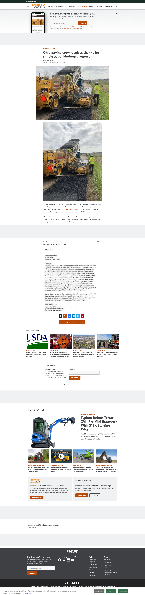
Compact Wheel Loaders (104, 465)
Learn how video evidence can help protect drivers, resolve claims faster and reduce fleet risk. (94, 489)
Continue (74, 378)
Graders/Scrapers (57, 465)
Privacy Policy (66, 28)
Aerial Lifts (77, 465)
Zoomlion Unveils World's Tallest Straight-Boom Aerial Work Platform (83, 469)
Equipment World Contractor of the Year (47, 486)
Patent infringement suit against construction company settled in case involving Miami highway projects (60, 355)
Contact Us (111, 586)
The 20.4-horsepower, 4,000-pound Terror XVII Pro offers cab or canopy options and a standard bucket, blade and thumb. (98, 436)
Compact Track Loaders (36, 465)
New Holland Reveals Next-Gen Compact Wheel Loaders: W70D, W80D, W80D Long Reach (106, 469)
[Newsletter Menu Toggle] (117, 6)
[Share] (69, 316)
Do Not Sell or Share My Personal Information (63, 586)
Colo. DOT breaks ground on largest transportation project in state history (83, 354)
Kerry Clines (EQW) (48, 60)
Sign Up (32, 573)
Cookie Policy (28, 593)
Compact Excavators (88, 414)
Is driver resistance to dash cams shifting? (93, 485)
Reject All (111, 591)
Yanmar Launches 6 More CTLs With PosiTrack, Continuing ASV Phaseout (38, 469)
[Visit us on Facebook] (59, 560)
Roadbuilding (49, 48)
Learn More (36, 497)
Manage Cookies (83, 586)
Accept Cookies (123, 591)
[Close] (142, 591)
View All (95, 495)
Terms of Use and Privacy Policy (76, 26)
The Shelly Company (72, 209)
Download (82, 495)
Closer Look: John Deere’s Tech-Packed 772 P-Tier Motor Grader (61, 469)
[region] (72, 591)
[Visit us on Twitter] (64, 560)
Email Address (73, 369)
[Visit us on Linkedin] (68, 560)
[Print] (60, 316)
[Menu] (28, 6)
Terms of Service (75, 28)
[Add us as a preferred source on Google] (65, 316)
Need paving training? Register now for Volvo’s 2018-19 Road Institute (107, 354)
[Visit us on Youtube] (72, 560)
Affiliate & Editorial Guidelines (97, 586)
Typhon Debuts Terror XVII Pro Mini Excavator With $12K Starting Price (99, 423)
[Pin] (82, 316)
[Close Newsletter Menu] (117, 13)
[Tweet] (78, 316)
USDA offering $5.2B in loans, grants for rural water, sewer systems (36, 354)
